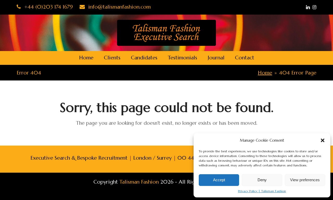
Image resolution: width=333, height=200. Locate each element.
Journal (216, 57)
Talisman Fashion (139, 182)
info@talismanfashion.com (119, 7)
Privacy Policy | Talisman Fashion (262, 191)
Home (86, 57)
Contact (244, 57)
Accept (219, 180)
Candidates (144, 57)
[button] (322, 140)
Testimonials (182, 57)
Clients (112, 57)
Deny (262, 180)
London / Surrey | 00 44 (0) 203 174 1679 (184, 158)
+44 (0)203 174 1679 (48, 7)
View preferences (305, 180)
